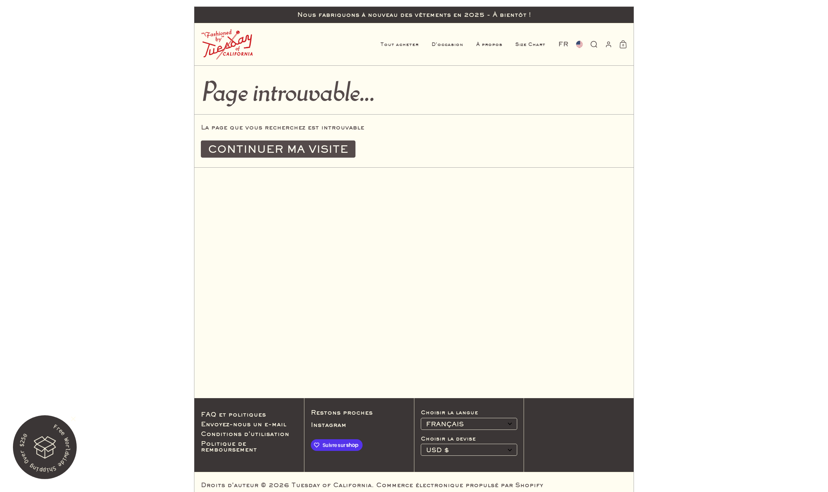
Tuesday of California (331, 485)
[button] (563, 44)
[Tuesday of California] (227, 44)
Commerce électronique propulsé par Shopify (459, 485)
